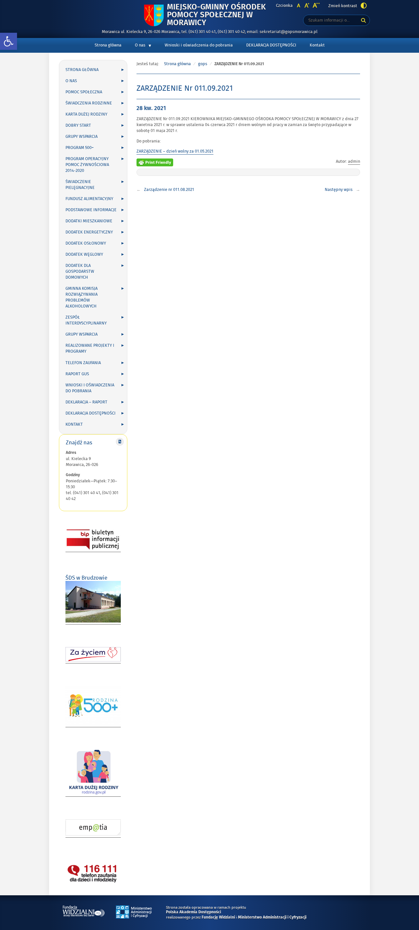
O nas (140, 45)
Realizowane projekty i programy (89, 348)
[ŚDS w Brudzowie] (93, 621)
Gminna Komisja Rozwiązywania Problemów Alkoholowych (81, 297)
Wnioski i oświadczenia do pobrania (199, 45)
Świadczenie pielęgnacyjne (80, 185)
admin (354, 161)
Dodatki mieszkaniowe (88, 221)
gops (202, 64)
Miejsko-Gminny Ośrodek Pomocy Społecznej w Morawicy (216, 15)
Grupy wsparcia (81, 137)
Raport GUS (77, 374)
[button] (8, 41)
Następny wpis (339, 190)
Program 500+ (79, 148)
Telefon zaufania (83, 363)
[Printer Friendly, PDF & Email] (155, 161)
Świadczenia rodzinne (88, 103)
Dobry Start (78, 125)
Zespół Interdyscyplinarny (86, 320)
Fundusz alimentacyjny (89, 199)
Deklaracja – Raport (86, 402)
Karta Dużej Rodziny (86, 114)
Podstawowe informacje (91, 210)
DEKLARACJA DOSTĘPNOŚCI (271, 45)
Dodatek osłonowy (85, 243)
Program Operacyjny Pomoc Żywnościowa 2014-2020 (87, 165)
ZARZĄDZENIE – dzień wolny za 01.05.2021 (175, 151)
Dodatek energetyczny (89, 232)
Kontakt (317, 45)
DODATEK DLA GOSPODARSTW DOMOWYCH (79, 271)
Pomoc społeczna (83, 92)
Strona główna (108, 45)
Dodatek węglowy (84, 254)
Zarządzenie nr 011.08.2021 (169, 190)
